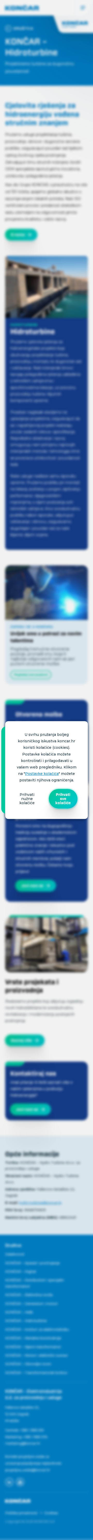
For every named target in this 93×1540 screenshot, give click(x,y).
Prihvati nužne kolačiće (27, 798)
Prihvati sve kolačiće (63, 799)
